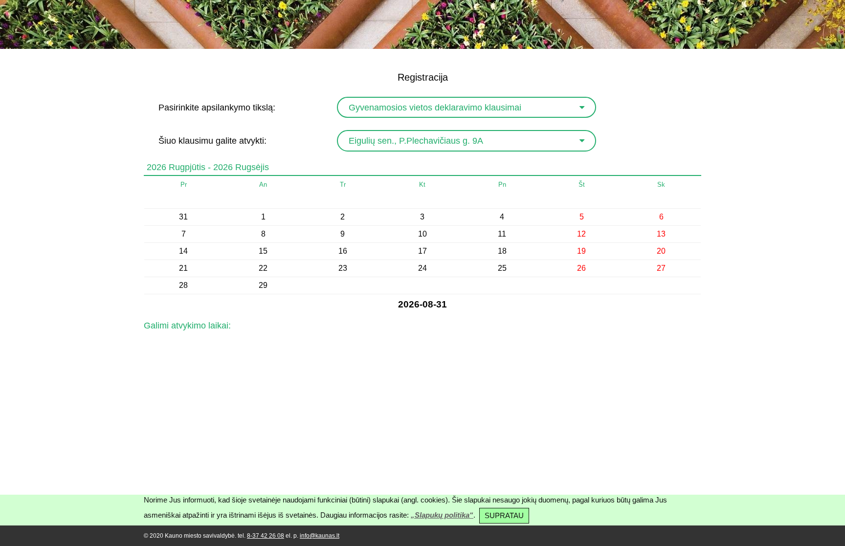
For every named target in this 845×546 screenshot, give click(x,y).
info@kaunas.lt (319, 535)
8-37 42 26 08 (265, 535)
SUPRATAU (504, 515)
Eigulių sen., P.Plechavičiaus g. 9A (416, 141)
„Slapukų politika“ (442, 515)
